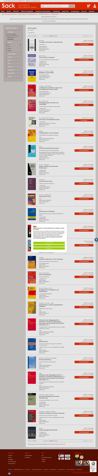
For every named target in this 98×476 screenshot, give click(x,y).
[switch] (93, 470)
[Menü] (96, 462)
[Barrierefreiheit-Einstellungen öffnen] (96, 239)
